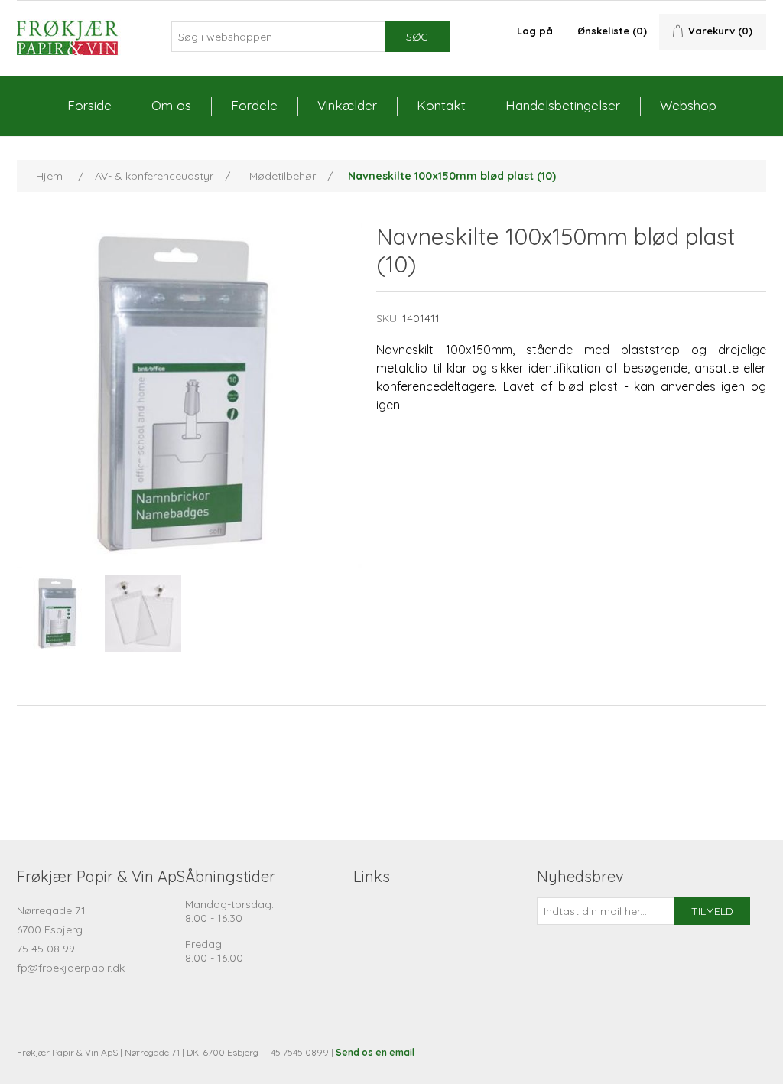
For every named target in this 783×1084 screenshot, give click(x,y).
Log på (535, 30)
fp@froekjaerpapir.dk (71, 968)
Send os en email (375, 1052)
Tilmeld (712, 911)
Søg (417, 37)
